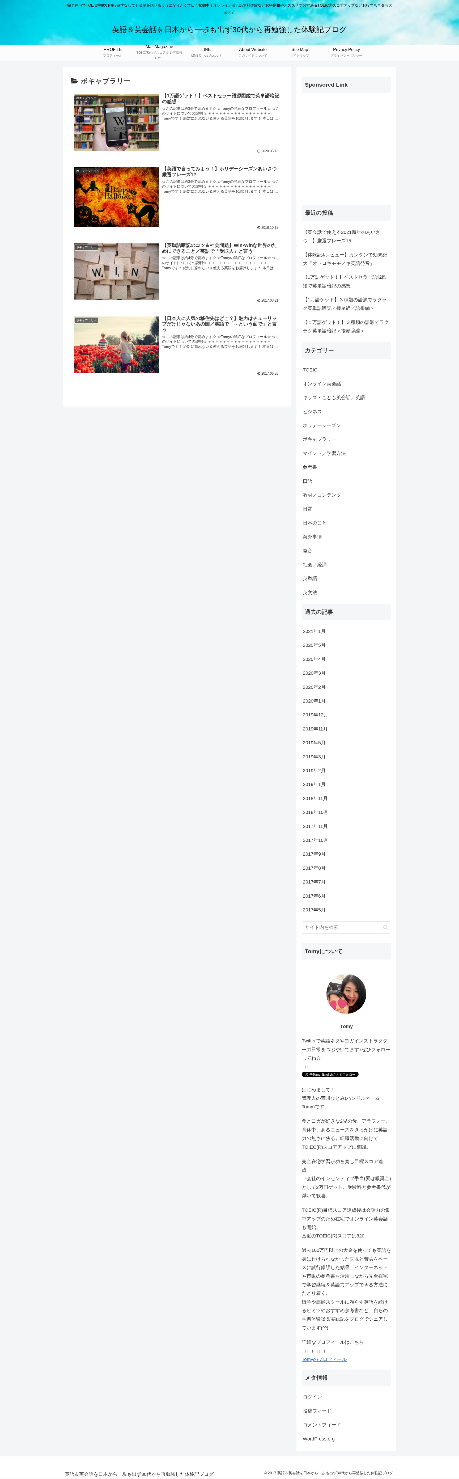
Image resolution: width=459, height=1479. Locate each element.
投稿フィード (317, 1411)
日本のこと (315, 523)
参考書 (310, 467)
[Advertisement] (346, 153)
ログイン (312, 1397)
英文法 (310, 592)
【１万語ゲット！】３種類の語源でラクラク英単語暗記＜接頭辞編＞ (346, 326)
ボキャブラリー (319, 439)
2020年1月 (314, 701)
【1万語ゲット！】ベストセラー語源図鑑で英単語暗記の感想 (345, 281)
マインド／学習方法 (324, 453)
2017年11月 (315, 826)
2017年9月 (314, 854)
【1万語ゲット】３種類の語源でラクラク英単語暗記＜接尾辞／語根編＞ (345, 304)
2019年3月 (314, 756)
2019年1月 (314, 784)
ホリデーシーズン (322, 425)
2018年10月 (315, 812)
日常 (307, 509)
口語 (307, 481)
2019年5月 (314, 742)
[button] (385, 927)
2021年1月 (314, 631)
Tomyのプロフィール (324, 1359)
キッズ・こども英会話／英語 (334, 397)
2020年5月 (314, 645)
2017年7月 (314, 882)
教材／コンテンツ (322, 495)
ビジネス (312, 411)
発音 (307, 550)
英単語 (310, 578)
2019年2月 (314, 770)
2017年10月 (315, 840)
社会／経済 (315, 564)
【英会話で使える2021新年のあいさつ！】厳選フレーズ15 (341, 236)
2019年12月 (315, 714)
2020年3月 (314, 673)
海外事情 (312, 536)
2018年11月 (315, 798)
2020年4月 (314, 659)
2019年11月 (315, 729)
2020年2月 (314, 687)
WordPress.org (319, 1439)
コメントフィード (322, 1424)
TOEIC (310, 370)
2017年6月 (314, 896)
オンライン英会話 (322, 383)
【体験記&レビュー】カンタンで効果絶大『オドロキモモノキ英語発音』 (345, 259)
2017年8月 (314, 868)
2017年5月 (314, 909)
